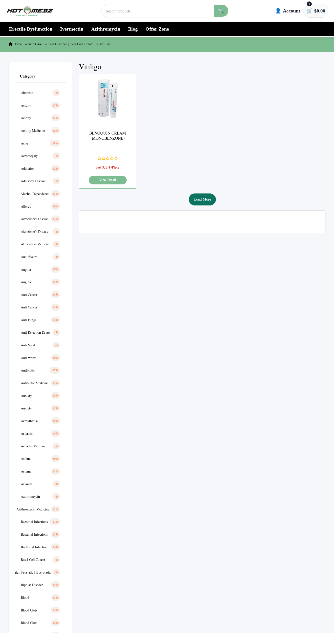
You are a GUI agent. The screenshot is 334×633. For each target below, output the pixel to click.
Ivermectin (71, 29)
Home (17, 44)
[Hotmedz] (30, 11)
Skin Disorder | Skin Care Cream (70, 44)
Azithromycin (105, 29)
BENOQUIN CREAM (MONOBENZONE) (107, 135)
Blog (133, 29)
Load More (202, 199)
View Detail (107, 180)
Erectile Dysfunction (30, 29)
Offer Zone (157, 29)
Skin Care (35, 44)
